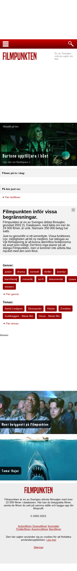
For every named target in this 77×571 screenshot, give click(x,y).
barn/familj (11, 279)
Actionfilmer (25, 526)
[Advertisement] (38, 88)
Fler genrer (12, 294)
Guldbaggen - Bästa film (19, 315)
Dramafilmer (40, 526)
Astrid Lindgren (14, 308)
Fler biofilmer (12, 197)
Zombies (65, 308)
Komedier (53, 526)
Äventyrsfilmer (39, 529)
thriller (48, 271)
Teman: (8, 302)
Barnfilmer (55, 529)
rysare (72, 279)
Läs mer (51, 539)
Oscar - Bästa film (49, 315)
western (9, 286)
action (8, 271)
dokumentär (56, 279)
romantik (27, 279)
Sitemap (38, 547)
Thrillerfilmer (23, 529)
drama (21, 271)
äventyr (61, 271)
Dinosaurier (35, 308)
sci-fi (41, 279)
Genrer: (8, 265)
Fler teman (12, 323)
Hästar (51, 308)
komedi (34, 271)
